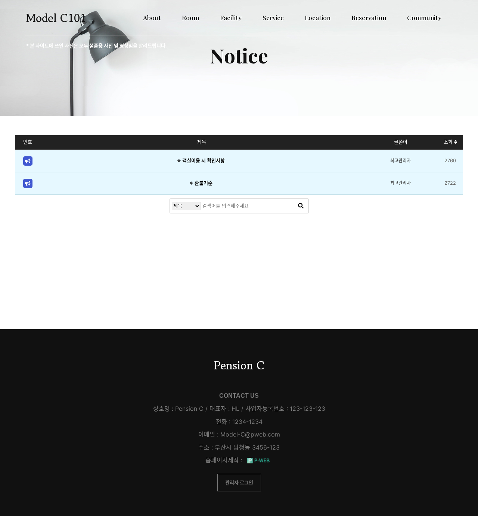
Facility (231, 17)
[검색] (301, 206)
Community (424, 17)
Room (190, 17)
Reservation (368, 17)
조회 (449, 142)
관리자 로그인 (239, 482)
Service (273, 17)
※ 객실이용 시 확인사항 (201, 160)
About (152, 17)
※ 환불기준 (200, 183)
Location (317, 17)
